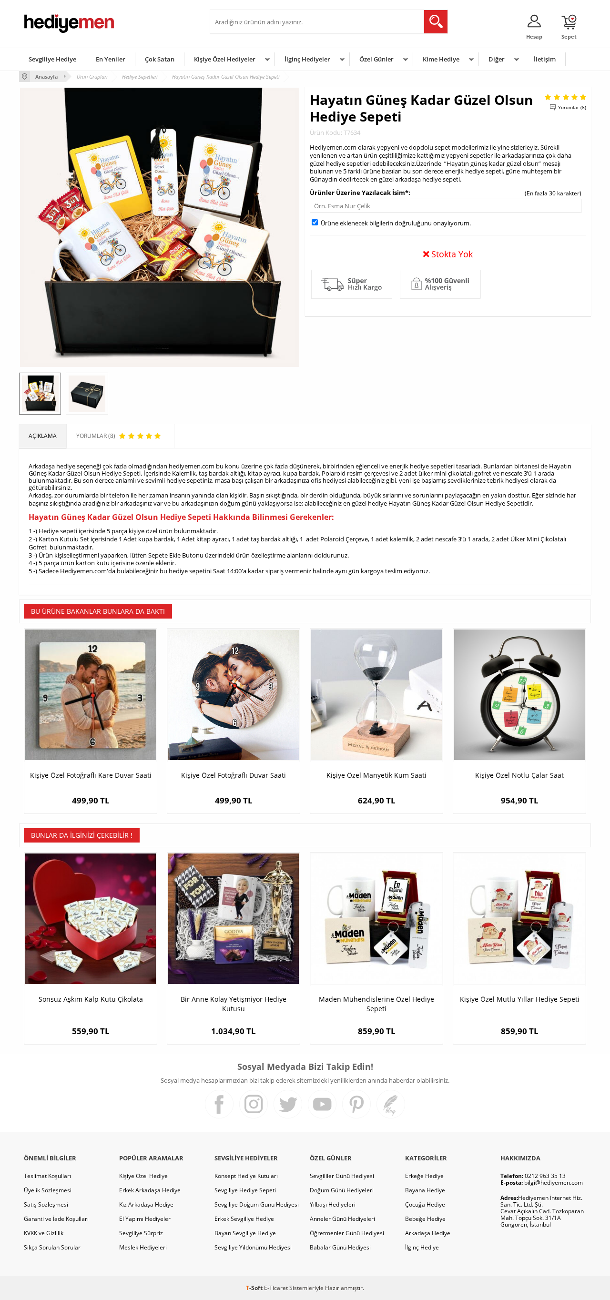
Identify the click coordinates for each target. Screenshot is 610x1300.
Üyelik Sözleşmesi (47, 1190)
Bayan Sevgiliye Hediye (245, 1233)
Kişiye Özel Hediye (143, 1176)
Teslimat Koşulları (47, 1176)
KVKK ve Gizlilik (43, 1233)
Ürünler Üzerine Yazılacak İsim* (359, 192)
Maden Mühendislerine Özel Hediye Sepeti (376, 1004)
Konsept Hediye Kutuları (246, 1176)
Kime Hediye (441, 59)
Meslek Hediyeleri (143, 1247)
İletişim (545, 59)
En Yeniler (110, 59)
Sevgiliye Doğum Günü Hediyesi (256, 1204)
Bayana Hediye (425, 1190)
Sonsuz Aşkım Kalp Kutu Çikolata (91, 999)
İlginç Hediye (422, 1247)
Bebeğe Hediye (425, 1219)
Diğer (496, 59)
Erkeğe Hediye (424, 1176)
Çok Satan (159, 59)
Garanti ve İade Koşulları (56, 1219)
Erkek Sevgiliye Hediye (244, 1219)
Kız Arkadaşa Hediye (146, 1204)
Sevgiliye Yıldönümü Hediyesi (253, 1247)
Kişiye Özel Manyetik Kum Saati (376, 775)
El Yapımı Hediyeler (145, 1219)
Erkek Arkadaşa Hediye (150, 1190)
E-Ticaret (276, 1288)
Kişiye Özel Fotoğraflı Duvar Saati (233, 775)
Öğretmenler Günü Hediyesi (347, 1233)
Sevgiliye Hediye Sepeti (245, 1190)
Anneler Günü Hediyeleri (342, 1219)
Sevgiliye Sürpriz (141, 1233)
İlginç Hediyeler (307, 59)
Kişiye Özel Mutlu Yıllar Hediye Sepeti (520, 999)
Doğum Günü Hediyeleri (342, 1190)
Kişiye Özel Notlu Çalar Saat (519, 775)
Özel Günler (376, 59)
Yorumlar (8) (572, 107)
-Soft (255, 1288)
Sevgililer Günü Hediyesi (342, 1176)
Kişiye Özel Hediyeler (224, 59)
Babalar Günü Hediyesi (340, 1247)
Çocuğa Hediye (425, 1204)
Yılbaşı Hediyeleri (333, 1204)
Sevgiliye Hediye (52, 59)
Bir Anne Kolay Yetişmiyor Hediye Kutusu (233, 1004)
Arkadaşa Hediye (427, 1233)
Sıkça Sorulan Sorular (52, 1247)
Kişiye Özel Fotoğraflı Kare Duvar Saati (91, 775)
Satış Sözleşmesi (46, 1204)
